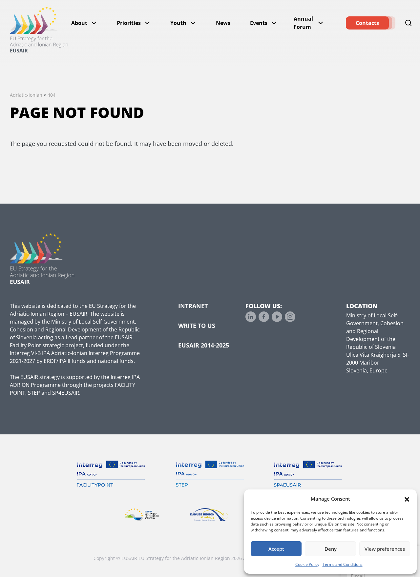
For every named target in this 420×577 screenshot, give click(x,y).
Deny (331, 549)
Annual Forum (303, 22)
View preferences (385, 549)
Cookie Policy (307, 564)
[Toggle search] (408, 23)
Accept (276, 549)
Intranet (193, 306)
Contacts (367, 23)
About (79, 23)
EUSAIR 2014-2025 (203, 345)
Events (258, 23)
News (223, 23)
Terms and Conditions (343, 564)
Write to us (196, 325)
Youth (178, 23)
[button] (407, 498)
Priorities (129, 23)
